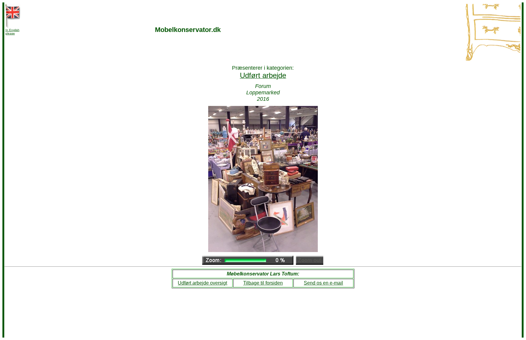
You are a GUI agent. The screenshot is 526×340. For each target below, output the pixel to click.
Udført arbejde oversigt (202, 283)
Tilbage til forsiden (263, 283)
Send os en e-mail (323, 283)
